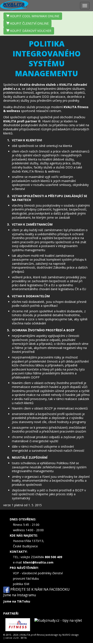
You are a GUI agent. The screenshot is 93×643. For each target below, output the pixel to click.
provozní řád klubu (26, 578)
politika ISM (21, 584)
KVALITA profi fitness (32, 634)
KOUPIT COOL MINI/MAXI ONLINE (34, 16)
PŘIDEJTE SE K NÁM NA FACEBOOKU (40, 589)
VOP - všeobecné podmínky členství (38, 573)
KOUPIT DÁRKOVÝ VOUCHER (30, 31)
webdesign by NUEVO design (62, 634)
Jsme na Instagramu (19, 595)
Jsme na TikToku (16, 601)
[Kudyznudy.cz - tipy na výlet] (58, 624)
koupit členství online (29, 23)
